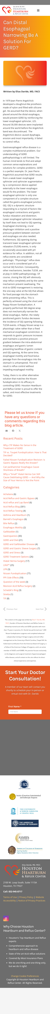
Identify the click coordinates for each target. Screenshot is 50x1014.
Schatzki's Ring (10, 590)
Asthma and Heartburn (15, 515)
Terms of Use (10, 897)
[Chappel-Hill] (25, 811)
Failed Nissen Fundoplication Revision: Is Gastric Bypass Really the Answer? (24, 461)
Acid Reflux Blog (11, 506)
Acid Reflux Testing (13, 510)
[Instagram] (6, 918)
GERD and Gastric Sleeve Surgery (20, 548)
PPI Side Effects (11, 577)
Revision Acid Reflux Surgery (17, 585)
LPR (5, 569)
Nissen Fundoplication (14, 573)
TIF (4, 598)
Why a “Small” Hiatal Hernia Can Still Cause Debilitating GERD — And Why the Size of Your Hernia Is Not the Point (24, 477)
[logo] (15, 10)
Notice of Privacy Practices (31, 900)
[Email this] (6, 431)
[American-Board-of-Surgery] (25, 823)
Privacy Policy (26, 897)
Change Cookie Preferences (25, 976)
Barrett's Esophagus (13, 519)
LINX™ (6, 565)
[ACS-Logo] (25, 850)
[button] (38, 10)
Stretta (6, 594)
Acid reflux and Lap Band (16, 502)
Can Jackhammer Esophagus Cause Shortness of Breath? (21, 468)
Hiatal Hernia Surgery (14, 560)
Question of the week (14, 581)
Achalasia (8, 494)
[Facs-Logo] (25, 784)
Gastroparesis (10, 535)
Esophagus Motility (13, 527)
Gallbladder (9, 531)
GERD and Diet (10, 540)
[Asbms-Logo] (25, 838)
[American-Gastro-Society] (25, 796)
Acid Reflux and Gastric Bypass (19, 498)
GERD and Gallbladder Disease (19, 544)
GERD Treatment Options (16, 556)
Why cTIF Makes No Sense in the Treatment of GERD (19, 447)
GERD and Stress (11, 552)
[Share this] (13, 431)
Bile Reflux (8, 523)
